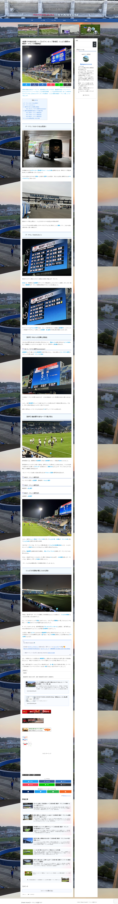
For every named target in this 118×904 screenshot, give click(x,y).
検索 (77, 40)
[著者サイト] (28, 791)
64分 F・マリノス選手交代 (33, 112)
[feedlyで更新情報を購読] (53, 791)
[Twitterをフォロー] (41, 791)
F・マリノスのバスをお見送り (30, 103)
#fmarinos (37, 648)
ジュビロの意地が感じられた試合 (31, 118)
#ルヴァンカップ (45, 648)
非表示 (36, 100)
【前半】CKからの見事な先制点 (31, 107)
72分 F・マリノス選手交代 (33, 114)
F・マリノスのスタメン (29, 105)
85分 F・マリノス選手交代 (33, 116)
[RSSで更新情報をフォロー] (65, 791)
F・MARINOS (26, 774)
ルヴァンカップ (37, 774)
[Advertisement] (46, 763)
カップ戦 (31, 774)
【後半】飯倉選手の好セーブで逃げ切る (33, 110)
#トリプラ (56, 646)
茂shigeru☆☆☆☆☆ (86, 64)
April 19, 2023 (51, 652)
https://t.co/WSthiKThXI (29, 648)
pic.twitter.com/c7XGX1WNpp (63, 648)
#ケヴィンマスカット (33, 646)
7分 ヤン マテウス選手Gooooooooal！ (36, 108)
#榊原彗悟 (52, 648)
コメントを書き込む (47, 890)
